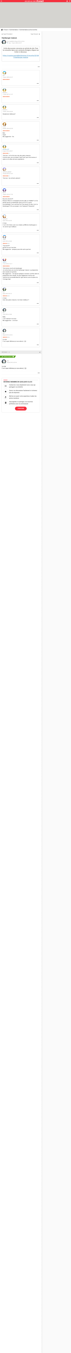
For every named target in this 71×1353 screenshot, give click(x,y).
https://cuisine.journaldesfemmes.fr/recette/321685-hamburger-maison (21, 56)
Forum (6, 29)
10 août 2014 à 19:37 (8, 173)
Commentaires (14, 29)
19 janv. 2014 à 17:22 (8, 194)
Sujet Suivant (34, 34)
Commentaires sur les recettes (28, 29)
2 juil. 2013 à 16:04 (7, 241)
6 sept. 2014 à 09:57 (8, 151)
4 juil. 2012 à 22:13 (7, 293)
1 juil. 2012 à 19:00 (7, 314)
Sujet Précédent (7, 34)
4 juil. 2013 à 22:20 (7, 220)
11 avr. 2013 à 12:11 (7, 263)
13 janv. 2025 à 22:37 (17, 43)
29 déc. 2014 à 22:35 (8, 128)
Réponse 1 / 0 (6, 352)
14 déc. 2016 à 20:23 (8, 111)
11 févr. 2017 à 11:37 (8, 94)
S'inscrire (21, 408)
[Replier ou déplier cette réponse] (39, 352)
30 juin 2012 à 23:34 (7, 335)
